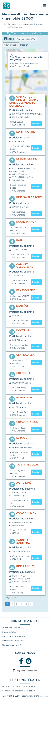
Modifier (24, 45)
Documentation (9, 632)
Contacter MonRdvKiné (13, 636)
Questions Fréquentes (12, 628)
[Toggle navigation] (44, 5)
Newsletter (7, 641)
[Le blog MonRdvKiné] (28, 661)
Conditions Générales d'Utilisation (18, 691)
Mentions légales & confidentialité (18, 686)
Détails (35, 123)
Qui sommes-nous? (11, 645)
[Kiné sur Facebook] (21, 661)
